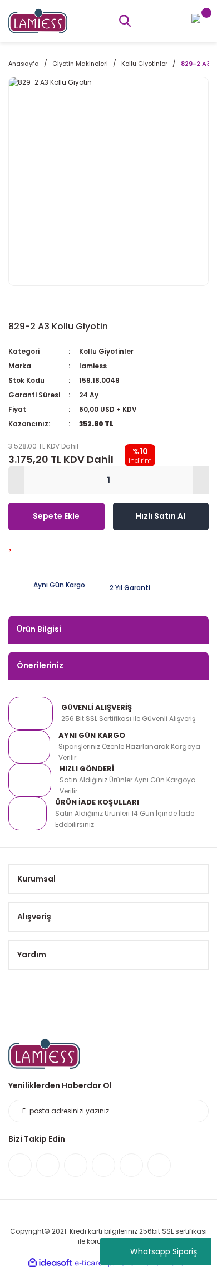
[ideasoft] (50, 1263)
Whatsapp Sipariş (163, 1251)
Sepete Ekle (56, 516)
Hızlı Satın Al (160, 516)
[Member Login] (195, 17)
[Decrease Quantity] (16, 480)
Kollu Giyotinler (106, 351)
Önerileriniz (40, 665)
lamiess (93, 366)
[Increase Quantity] (201, 480)
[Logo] (37, 20)
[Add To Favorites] (10, 544)
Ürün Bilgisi (39, 629)
